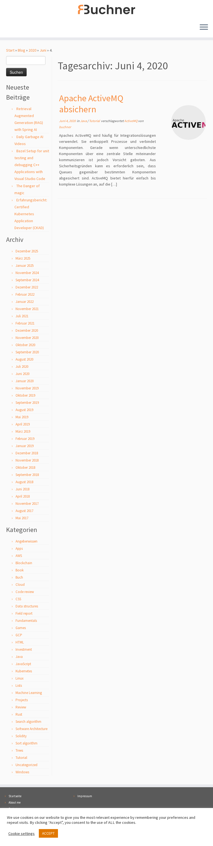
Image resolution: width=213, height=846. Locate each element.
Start (10, 50)
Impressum (84, 796)
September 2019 (27, 402)
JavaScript (23, 664)
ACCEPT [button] (48, 833)
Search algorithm (28, 721)
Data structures (27, 606)
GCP (19, 635)
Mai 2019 (22, 417)
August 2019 (24, 409)
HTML (20, 642)
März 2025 (23, 258)
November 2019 (27, 388)
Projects (22, 700)
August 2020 (24, 359)
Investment (24, 649)
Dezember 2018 (27, 453)
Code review (25, 591)
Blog (21, 50)
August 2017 (24, 510)
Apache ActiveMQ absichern (91, 104)
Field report (24, 613)
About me (15, 802)
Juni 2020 (22, 373)
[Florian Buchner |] (106, 9)
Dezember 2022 (27, 287)
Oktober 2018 (25, 467)
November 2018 (27, 460)
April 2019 (23, 424)
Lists (19, 685)
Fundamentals (26, 620)
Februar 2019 (25, 438)
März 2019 (23, 431)
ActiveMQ (131, 121)
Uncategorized (26, 765)
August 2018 (24, 482)
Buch (19, 577)
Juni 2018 (22, 489)
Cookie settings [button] (21, 833)
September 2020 (27, 352)
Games (21, 627)
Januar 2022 (25, 301)
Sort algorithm (26, 743)
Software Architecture (31, 728)
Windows (22, 772)
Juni (43, 50)
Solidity (21, 736)
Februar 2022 (25, 294)
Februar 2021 (25, 323)
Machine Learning (29, 692)
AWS (19, 555)
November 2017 (27, 503)
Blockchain (24, 563)
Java (19, 656)
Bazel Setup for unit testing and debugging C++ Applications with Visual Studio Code (31, 164)
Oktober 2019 (25, 395)
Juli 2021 (22, 316)
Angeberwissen (26, 541)
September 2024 (27, 280)
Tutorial (21, 757)
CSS (18, 599)
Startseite (15, 796)
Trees (19, 750)
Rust (19, 714)
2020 (32, 50)
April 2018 (23, 496)
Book (20, 570)
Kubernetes (24, 671)
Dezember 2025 (27, 251)
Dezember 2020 (27, 330)
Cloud (20, 584)
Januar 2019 (25, 446)
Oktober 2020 (25, 345)
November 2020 (27, 337)
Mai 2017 (22, 518)
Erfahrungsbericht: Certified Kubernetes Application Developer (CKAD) (30, 213)
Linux (20, 678)
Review (21, 707)
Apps (19, 548)
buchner (65, 127)
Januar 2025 (25, 265)
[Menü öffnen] (204, 27)
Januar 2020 (25, 381)
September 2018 (27, 474)
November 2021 (27, 309)
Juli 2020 (22, 366)
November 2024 (27, 272)
